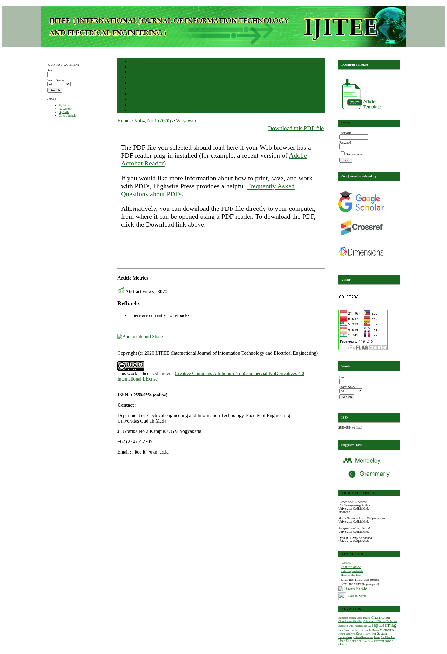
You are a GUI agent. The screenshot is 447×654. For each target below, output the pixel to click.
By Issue (64, 105)
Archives (135, 89)
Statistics (136, 94)
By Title (64, 112)
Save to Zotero (357, 595)
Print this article (351, 567)
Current (135, 83)
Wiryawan (186, 120)
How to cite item (351, 575)
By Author (65, 108)
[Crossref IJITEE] (361, 238)
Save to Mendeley (357, 588)
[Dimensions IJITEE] (361, 263)
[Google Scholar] (361, 211)
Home (133, 61)
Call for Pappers (141, 100)
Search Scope (55, 80)
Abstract (346, 562)
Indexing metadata (352, 571)
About (134, 67)
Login (134, 72)
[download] (362, 110)
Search (134, 78)
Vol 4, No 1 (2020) (152, 120)
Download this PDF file (296, 128)
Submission (138, 111)
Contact (135, 105)
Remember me (355, 154)
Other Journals (67, 115)
